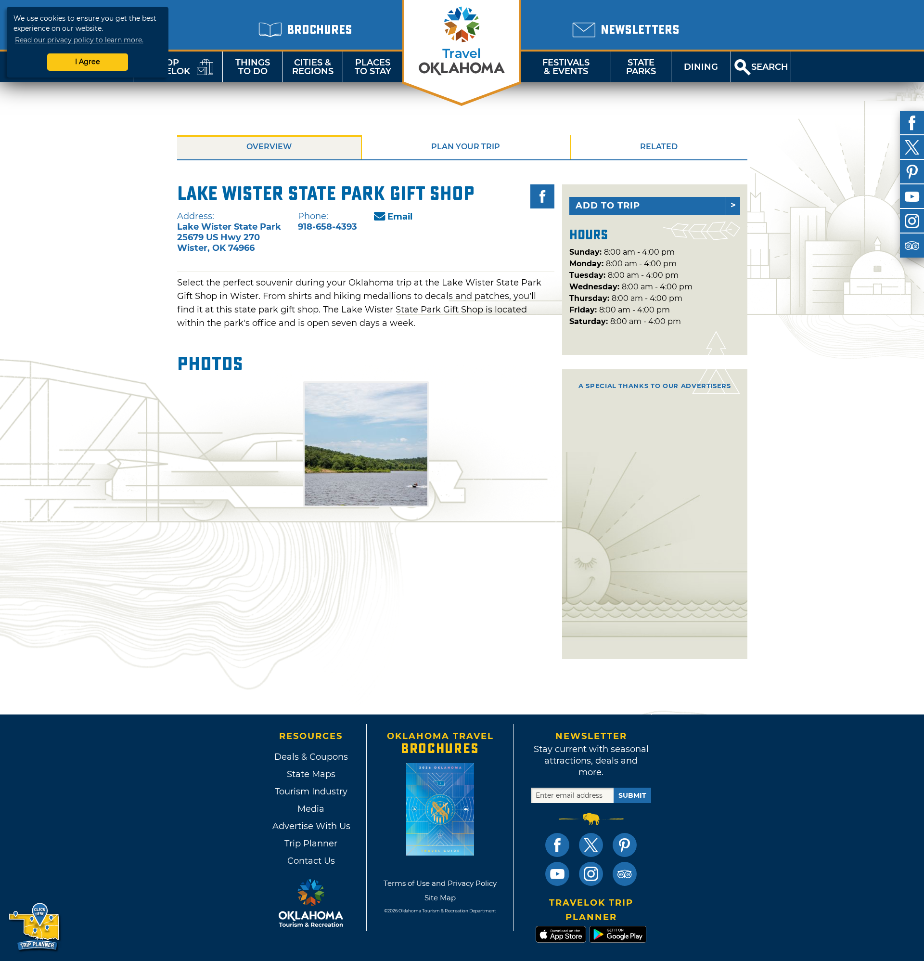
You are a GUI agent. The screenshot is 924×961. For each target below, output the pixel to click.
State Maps (311, 774)
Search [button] (769, 67)
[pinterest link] (625, 845)
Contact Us (311, 861)
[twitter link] (591, 845)
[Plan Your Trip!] (35, 927)
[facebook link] (557, 845)
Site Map (440, 897)
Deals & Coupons (311, 757)
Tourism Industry (311, 791)
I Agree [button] (87, 61)
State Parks (641, 67)
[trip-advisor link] (625, 874)
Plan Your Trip (465, 146)
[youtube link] (557, 874)
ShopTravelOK (166, 67)
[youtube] (912, 196)
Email (399, 216)
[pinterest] (912, 172)
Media (310, 809)
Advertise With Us (310, 826)
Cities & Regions (313, 67)
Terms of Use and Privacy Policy (440, 883)
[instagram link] (591, 874)
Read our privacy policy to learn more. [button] (79, 40)
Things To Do (252, 67)
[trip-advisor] (912, 246)
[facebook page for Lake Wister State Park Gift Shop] (542, 196)
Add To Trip (608, 205)
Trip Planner (310, 843)
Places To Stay (373, 67)
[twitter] (912, 147)
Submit (632, 795)
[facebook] (912, 123)
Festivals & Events (566, 67)
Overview (269, 146)
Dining (701, 67)
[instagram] (912, 221)
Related (659, 146)
